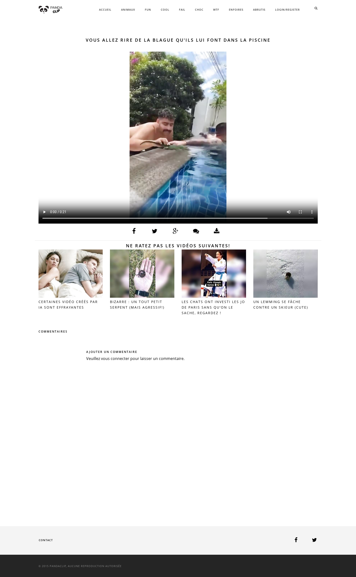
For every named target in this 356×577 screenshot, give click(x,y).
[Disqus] (178, 436)
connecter (120, 358)
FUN (148, 9)
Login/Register (287, 9)
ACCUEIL (105, 9)
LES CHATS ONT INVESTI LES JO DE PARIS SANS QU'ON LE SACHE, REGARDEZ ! (213, 307)
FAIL (182, 9)
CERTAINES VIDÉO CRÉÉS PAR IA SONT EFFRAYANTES (68, 304)
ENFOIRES (236, 9)
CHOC (199, 9)
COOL (165, 9)
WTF (216, 9)
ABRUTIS (259, 9)
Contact (46, 540)
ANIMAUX (128, 9)
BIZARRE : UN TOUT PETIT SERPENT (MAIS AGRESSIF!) (137, 304)
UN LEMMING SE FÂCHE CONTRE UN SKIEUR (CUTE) (280, 304)
